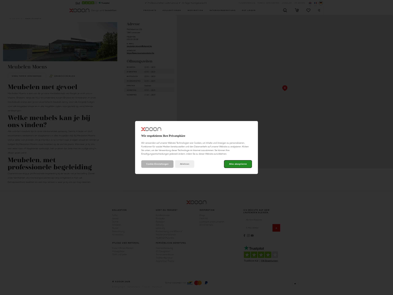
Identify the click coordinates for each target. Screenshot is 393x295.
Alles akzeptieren (238, 164)
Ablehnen (184, 164)
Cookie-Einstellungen (157, 164)
